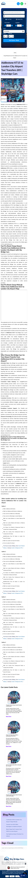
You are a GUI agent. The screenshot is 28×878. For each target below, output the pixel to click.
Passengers (7, 22)
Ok (7, 876)
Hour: (4, 33)
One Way (9, 19)
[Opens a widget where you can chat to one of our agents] (23, 875)
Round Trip (20, 19)
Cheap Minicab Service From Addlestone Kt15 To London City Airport (15, 56)
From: (7, 12)
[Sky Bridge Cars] (14, 858)
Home (15, 52)
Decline (12, 876)
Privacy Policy (19, 876)
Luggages (17, 22)
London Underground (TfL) (17, 547)
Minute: (10, 33)
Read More (8, 716)
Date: (4, 28)
